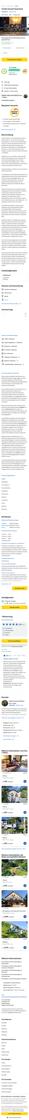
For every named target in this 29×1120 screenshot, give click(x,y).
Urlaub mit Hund (15, 982)
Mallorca (4, 1029)
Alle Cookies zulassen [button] (14, 1113)
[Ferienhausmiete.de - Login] (20, 2)
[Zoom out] (25, 316)
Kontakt (4, 1075)
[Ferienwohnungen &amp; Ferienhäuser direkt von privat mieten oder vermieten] (2, 2)
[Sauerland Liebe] (14, 794)
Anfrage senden (20, 588)
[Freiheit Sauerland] (14, 867)
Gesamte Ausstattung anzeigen (10, 303)
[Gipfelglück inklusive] (14, 26)
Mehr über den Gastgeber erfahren (11, 718)
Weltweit (4, 1032)
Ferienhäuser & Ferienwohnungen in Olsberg (14, 978)
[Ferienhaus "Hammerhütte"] (14, 929)
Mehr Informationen (7, 129)
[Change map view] (3, 314)
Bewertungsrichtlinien (17, 646)
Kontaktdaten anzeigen (8, 100)
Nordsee (4, 1023)
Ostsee (4, 1026)
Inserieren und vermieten (9, 1083)
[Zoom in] (25, 314)
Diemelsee (22, 423)
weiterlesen (5, 584)
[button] (23, 2)
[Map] (14, 322)
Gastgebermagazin (7, 1086)
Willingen (22, 407)
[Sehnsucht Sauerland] (14, 825)
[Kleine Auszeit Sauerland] (14, 763)
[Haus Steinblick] (14, 898)
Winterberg (9, 409)
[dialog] (14, 1107)
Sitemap (4, 1035)
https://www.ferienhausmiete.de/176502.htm (14, 996)
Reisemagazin (6, 1069)
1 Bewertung (12, 11)
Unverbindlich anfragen (14, 59)
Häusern (18, 452)
